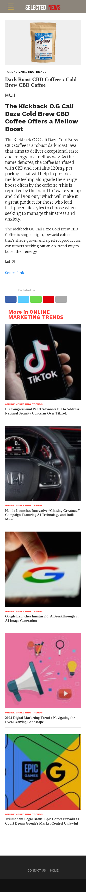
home (54, 870)
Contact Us (37, 870)
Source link (14, 273)
